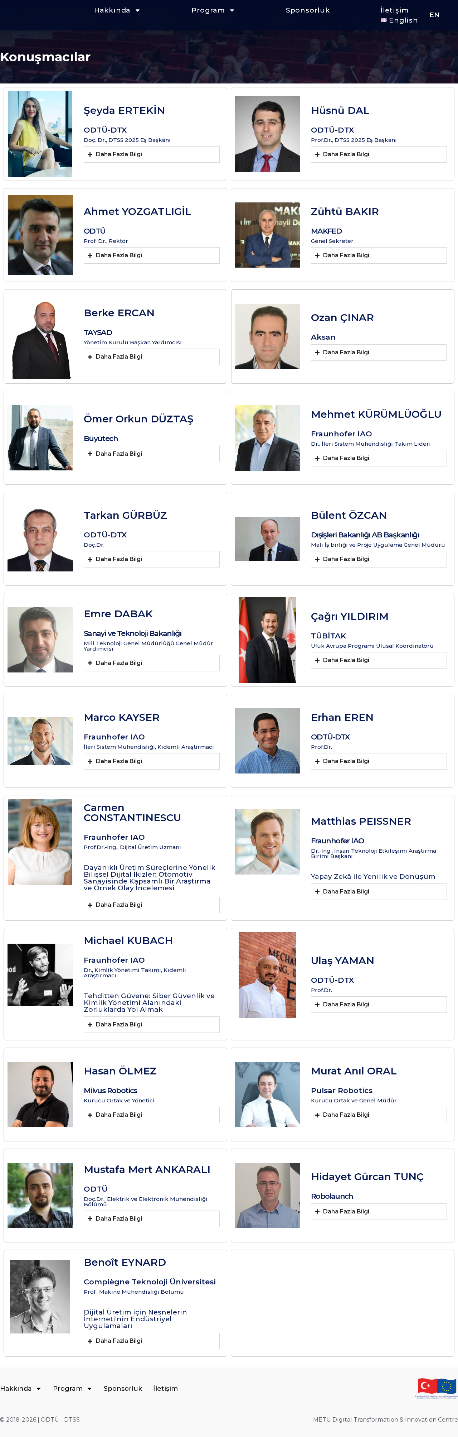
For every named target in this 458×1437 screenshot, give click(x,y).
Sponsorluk (308, 10)
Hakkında (112, 10)
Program (208, 10)
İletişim (394, 10)
